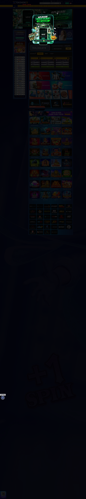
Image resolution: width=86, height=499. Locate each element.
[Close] (57, 13)
